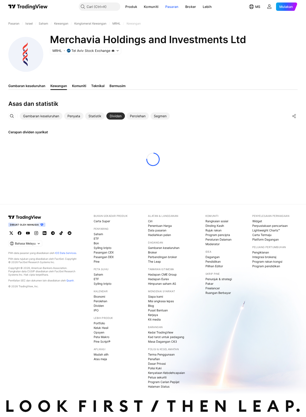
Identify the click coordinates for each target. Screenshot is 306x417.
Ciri (150, 221)
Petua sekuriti (157, 377)
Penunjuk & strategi (218, 279)
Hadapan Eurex (158, 279)
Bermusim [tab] (117, 86)
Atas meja (100, 359)
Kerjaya (153, 315)
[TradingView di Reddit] (69, 233)
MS (257, 7)
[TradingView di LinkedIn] (44, 233)
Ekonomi (99, 296)
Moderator (212, 244)
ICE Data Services (65, 253)
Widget (257, 221)
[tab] (41, 116)
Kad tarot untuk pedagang (166, 337)
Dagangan (212, 257)
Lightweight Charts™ (266, 230)
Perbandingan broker (162, 257)
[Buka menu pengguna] (269, 6)
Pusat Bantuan (158, 310)
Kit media (154, 319)
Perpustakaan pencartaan (270, 225)
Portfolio (99, 323)
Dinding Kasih (214, 225)
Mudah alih (101, 354)
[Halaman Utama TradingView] (28, 7)
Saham (98, 234)
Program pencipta (217, 235)
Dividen (99, 305)
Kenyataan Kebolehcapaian (166, 373)
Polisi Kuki (155, 368)
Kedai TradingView (160, 332)
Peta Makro (101, 337)
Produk (131, 7)
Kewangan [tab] (58, 86)
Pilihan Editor (214, 266)
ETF (96, 238)
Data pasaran (157, 230)
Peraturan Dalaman (218, 239)
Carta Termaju (261, 235)
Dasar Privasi (157, 363)
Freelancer (212, 288)
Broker (190, 7)
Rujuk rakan (213, 230)
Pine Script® (102, 341)
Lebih (207, 7)
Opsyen (99, 332)
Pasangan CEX (104, 252)
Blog (151, 305)
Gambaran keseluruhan (163, 248)
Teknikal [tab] (97, 86)
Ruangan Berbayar (218, 293)
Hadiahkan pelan (159, 235)
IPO (96, 310)
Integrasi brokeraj (264, 257)
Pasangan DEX (104, 257)
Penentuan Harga (160, 225)
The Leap (154, 261)
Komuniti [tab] (79, 86)
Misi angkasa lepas (161, 301)
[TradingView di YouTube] (28, 233)
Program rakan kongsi (267, 261)
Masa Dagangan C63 (162, 341)
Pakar (209, 283)
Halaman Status (158, 386)
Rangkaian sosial (216, 221)
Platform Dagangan (265, 239)
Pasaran (172, 7)
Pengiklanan (260, 252)
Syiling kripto (102, 248)
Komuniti (151, 7)
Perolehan (100, 301)
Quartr (70, 280)
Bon (96, 243)
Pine (97, 261)
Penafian (154, 359)
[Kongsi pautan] (294, 116)
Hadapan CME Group (162, 274)
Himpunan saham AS (162, 283)
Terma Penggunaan (161, 354)
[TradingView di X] (11, 233)
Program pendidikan (266, 266)
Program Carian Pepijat (163, 382)
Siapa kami (155, 296)
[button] (140, 6)
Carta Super (102, 221)
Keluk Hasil (101, 328)
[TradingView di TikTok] (61, 233)
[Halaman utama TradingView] (24, 217)
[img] (113, 50)
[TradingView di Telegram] (53, 233)
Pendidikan (213, 261)
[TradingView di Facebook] (19, 233)
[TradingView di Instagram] (36, 233)
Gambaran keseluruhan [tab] (26, 86)
